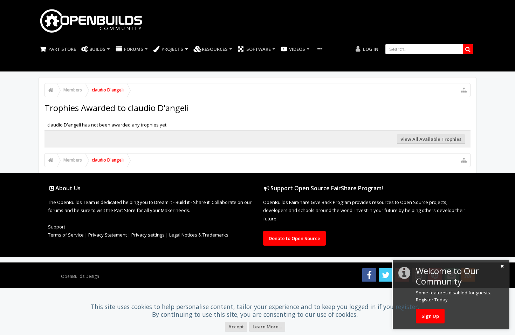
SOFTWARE (258, 49)
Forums (133, 49)
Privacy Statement (107, 235)
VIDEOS (297, 49)
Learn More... (267, 326)
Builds (97, 49)
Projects (172, 49)
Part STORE (62, 49)
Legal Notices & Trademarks (198, 235)
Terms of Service (66, 235)
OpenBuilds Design (80, 276)
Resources (215, 49)
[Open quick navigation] (464, 90)
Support (56, 227)
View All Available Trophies (430, 139)
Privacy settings (148, 235)
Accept (236, 326)
